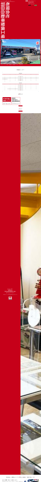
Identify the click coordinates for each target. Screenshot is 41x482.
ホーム (2, 64)
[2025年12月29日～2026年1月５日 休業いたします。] (7, 99)
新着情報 (14, 64)
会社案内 (10, 64)
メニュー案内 (6, 64)
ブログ (17, 64)
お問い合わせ (21, 64)
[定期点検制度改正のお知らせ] (16, 99)
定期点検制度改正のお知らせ (16, 103)
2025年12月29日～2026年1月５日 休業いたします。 (6, 103)
